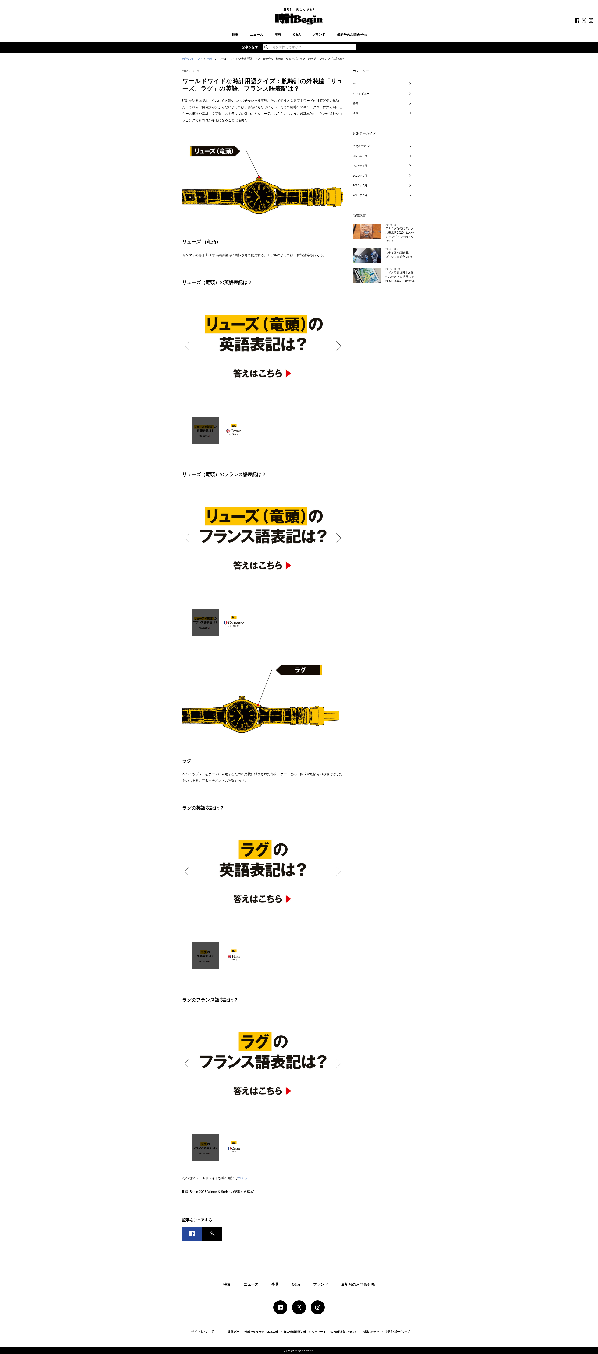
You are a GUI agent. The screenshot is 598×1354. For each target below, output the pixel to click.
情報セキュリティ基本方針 (261, 1331)
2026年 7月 (360, 166)
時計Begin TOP (192, 58)
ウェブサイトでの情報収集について (334, 1331)
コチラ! (243, 1178)
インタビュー (361, 93)
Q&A (297, 34)
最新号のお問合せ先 (352, 34)
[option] (263, 345)
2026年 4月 (360, 195)
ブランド (318, 34)
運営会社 (233, 1331)
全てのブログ (361, 146)
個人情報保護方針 (295, 1331)
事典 (278, 34)
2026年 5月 (360, 185)
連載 (355, 113)
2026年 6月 (360, 175)
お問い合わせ (370, 1331)
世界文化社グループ (397, 1331)
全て (355, 83)
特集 (235, 34)
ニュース (256, 34)
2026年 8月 (360, 156)
